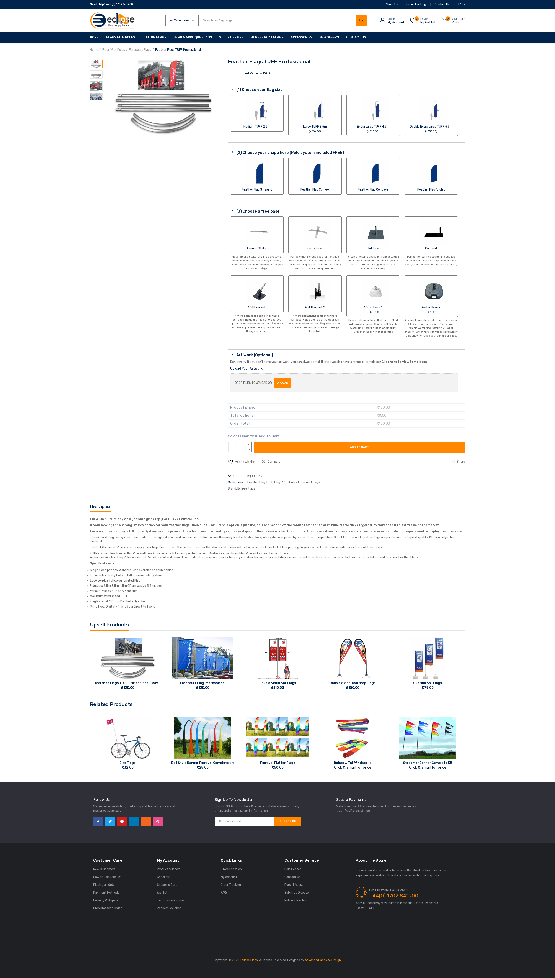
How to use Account (107, 877)
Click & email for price (352, 767)
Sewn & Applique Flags (193, 37)
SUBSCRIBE (288, 821)
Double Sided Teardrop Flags (353, 683)
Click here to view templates (404, 362)
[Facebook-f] (98, 821)
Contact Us (356, 37)
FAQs (224, 892)
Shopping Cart (167, 885)
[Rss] (146, 821)
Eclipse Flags (246, 488)
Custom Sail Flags (427, 683)
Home (94, 37)
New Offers (329, 37)
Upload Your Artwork (246, 368)
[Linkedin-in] (134, 821)
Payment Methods (106, 892)
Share (460, 462)
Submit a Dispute (296, 892)
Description (100, 506)
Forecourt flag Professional (202, 683)
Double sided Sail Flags (277, 683)
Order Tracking (231, 885)
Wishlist (162, 892)
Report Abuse (294, 885)
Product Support (169, 869)
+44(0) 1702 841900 (393, 896)
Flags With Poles (120, 37)
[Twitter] (110, 821)
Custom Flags (154, 37)
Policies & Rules (295, 900)
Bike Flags (127, 763)
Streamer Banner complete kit (427, 763)
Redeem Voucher (169, 908)
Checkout (164, 877)
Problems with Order (107, 908)
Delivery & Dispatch (107, 900)
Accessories (301, 37)
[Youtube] (122, 821)
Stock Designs (231, 37)
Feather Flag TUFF (260, 482)
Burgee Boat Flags (267, 37)
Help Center (292, 869)
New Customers (104, 869)
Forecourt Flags (140, 50)
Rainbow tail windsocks (352, 763)
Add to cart (359, 447)
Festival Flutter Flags (277, 763)
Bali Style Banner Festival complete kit (202, 763)
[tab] (100, 507)
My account (229, 877)
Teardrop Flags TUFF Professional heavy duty (127, 683)
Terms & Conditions (170, 900)
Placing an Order (104, 885)
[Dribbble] (158, 821)
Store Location (231, 869)
